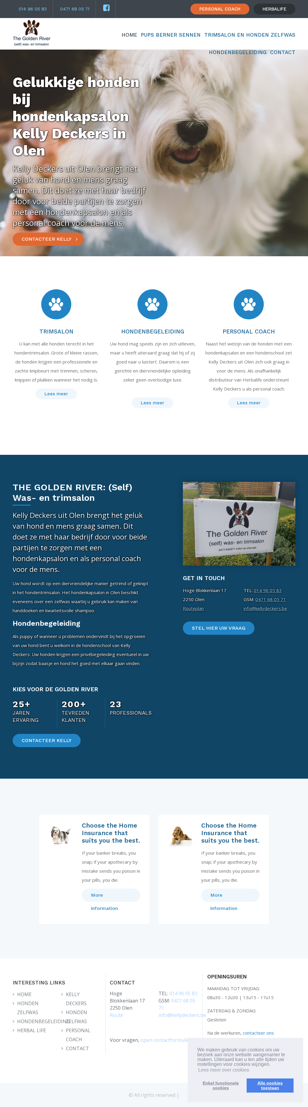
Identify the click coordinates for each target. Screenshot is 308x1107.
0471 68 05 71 (75, 9)
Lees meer (56, 394)
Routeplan (193, 608)
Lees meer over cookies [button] (223, 1069)
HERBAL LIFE (31, 1030)
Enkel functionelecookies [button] (221, 1085)
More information (104, 897)
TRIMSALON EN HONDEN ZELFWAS (249, 35)
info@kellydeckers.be (265, 608)
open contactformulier (165, 1040)
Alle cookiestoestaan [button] (270, 1085)
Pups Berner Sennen (171, 35)
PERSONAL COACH (219, 9)
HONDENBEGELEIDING (237, 52)
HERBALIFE (274, 9)
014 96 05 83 (33, 9)
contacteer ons (258, 1033)
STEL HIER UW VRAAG (218, 628)
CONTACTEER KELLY (47, 239)
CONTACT (282, 52)
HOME (129, 35)
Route (116, 1015)
